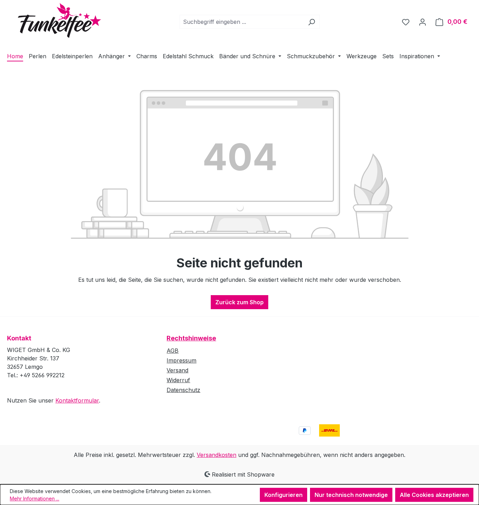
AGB (172, 350)
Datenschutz (183, 389)
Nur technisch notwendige (351, 494)
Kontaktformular (77, 400)
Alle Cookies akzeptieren (434, 494)
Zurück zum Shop (239, 302)
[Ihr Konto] (422, 22)
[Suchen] (311, 22)
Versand (177, 370)
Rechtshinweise (191, 338)
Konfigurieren (283, 494)
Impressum (181, 360)
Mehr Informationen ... (34, 498)
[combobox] (242, 22)
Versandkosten (216, 454)
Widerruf (178, 380)
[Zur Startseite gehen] (54, 20)
